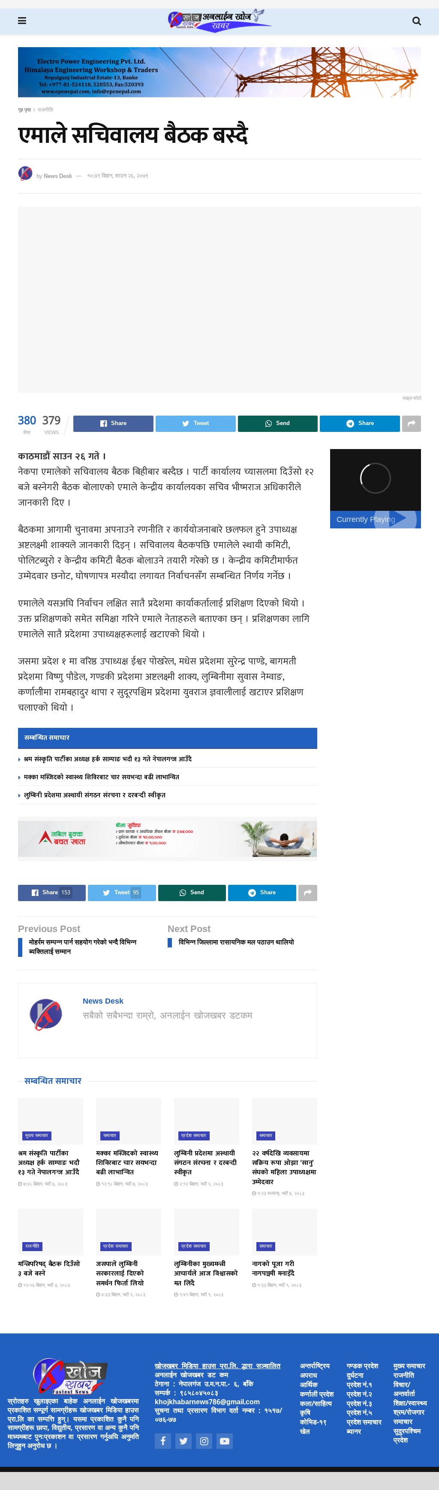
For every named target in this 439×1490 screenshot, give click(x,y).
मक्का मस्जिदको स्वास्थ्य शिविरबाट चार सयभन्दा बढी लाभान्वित (101, 777)
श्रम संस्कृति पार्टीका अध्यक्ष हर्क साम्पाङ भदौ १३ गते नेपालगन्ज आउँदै (108, 759)
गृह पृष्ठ (24, 110)
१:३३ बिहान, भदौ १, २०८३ (278, 1285)
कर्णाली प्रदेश (317, 1395)
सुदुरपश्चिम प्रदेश (407, 1436)
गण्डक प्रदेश (362, 1366)
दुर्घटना (355, 1376)
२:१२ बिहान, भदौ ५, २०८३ (200, 1184)
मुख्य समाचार (36, 1136)
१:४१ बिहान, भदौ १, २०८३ (200, 1295)
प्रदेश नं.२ (359, 1395)
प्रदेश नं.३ (359, 1404)
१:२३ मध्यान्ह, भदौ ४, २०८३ (280, 1193)
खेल (305, 1432)
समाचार (110, 1136)
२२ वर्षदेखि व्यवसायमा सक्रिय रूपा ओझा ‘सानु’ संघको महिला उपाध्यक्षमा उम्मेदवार (284, 1168)
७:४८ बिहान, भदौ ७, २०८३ (44, 1184)
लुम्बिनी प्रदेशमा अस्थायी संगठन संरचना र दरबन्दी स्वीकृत (94, 795)
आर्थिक (309, 1385)
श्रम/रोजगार (409, 1413)
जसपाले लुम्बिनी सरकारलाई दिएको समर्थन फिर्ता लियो (120, 1273)
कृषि (305, 1413)
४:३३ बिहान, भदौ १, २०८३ (122, 1295)
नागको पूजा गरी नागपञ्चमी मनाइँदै (273, 1268)
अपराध (308, 1376)
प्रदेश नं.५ (359, 1413)
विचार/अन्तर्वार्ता (404, 1390)
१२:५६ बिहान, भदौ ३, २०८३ (46, 1285)
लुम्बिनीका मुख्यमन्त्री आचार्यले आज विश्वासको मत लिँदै (206, 1273)
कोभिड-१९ (313, 1422)
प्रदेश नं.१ (359, 1385)
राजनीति (45, 110)
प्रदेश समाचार (194, 1136)
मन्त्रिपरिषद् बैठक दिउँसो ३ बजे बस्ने (49, 1268)
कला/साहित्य (316, 1404)
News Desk (58, 176)
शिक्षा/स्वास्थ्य (410, 1404)
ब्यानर (354, 1432)
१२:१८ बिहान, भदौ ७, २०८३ (124, 1184)
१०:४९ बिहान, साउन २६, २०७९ (117, 176)
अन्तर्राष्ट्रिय (315, 1366)
